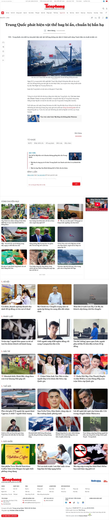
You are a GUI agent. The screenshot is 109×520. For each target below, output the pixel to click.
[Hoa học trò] (106, 481)
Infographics (65, 486)
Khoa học (89, 13)
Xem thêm (106, 13)
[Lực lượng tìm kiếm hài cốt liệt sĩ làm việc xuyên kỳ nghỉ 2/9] (42, 211)
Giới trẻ (43, 13)
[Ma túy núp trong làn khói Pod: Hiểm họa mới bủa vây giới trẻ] (90, 454)
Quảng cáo (87, 1)
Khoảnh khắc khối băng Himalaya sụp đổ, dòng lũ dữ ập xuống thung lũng (40, 435)
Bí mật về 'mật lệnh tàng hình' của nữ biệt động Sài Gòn (13, 267)
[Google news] (84, 502)
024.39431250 (7, 504)
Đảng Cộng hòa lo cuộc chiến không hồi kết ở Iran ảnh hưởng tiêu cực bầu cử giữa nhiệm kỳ (68, 435)
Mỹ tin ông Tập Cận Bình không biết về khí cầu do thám (49, 168)
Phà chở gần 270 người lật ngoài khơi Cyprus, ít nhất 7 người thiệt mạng (17, 412)
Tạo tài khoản (41, 175)
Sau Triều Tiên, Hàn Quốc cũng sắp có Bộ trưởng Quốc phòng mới (54, 412)
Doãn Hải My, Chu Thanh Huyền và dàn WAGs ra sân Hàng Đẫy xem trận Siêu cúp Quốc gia (89, 378)
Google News (106, 17)
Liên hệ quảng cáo (28, 498)
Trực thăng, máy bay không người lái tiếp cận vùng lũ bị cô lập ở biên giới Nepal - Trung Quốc (95, 435)
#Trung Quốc (50, 143)
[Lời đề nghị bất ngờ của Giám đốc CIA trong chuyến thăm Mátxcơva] (90, 399)
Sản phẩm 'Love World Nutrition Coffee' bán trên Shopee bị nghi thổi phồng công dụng (17, 468)
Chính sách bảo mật (95, 498)
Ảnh (26, 486)
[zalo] (79, 502)
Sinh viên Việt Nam (59, 1)
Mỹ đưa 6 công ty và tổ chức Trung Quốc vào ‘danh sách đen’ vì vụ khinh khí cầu (56, 163)
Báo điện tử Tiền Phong (55, 7)
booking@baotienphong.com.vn (32, 502)
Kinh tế (13, 13)
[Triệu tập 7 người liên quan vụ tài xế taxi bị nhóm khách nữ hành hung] (18, 329)
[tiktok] (75, 503)
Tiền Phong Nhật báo (46, 1)
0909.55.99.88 (28, 500)
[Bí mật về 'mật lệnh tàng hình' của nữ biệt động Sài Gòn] (14, 257)
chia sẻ (92, 17)
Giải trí (77, 13)
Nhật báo (16, 486)
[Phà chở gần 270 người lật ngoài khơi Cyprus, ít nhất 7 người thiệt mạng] (18, 399)
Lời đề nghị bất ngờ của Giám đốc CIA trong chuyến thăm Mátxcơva (90, 412)
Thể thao (55, 13)
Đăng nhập (30, 175)
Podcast (40, 486)
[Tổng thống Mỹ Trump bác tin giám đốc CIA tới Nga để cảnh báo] (42, 234)
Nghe (3, 42)
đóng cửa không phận (69, 107)
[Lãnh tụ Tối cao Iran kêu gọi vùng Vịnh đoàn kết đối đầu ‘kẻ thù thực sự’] (13, 424)
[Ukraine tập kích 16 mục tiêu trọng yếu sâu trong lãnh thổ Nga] (70, 257)
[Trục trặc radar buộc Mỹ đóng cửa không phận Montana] (33, 118)
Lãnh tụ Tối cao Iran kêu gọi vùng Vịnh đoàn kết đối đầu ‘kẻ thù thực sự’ (12, 435)
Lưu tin (3, 51)
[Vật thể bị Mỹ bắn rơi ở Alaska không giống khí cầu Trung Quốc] (75, 156)
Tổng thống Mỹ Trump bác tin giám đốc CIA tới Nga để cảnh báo (41, 244)
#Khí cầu (59, 143)
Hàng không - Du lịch (6, 494)
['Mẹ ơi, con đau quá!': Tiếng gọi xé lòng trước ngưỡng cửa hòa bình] (70, 211)
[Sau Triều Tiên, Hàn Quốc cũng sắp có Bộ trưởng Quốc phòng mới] (54, 399)
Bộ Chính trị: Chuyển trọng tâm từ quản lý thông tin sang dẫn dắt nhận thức (53, 309)
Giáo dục (83, 13)
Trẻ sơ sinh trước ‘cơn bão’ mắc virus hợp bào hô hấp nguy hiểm (53, 467)
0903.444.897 (49, 500)
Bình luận (3, 55)
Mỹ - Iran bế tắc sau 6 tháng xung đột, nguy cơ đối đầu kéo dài (12, 244)
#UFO (30, 143)
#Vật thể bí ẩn (38, 143)
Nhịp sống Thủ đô (29, 494)
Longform (52, 486)
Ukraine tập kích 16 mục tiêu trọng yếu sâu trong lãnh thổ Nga (69, 267)
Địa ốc (25, 13)
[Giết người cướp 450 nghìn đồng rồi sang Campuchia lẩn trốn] (54, 329)
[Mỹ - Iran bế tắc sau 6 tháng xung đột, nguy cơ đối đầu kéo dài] (14, 234)
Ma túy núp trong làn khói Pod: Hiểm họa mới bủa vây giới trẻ (90, 467)
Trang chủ (2, 13)
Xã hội (7, 13)
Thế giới (37, 13)
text (95, 17)
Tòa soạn (79, 1)
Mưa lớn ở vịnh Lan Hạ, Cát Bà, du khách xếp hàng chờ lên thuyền (88, 307)
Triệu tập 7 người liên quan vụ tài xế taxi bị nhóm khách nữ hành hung (17, 342)
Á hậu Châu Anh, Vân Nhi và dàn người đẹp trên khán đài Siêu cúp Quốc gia (52, 378)
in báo (99, 17)
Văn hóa (72, 13)
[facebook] (104, 1)
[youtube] (107, 1)
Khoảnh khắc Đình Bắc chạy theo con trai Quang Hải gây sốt (17, 377)
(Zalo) (34, 500)
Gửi (76, 184)
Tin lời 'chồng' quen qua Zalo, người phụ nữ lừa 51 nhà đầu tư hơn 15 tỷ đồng (89, 343)
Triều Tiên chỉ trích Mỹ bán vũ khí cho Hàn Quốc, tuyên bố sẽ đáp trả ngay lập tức (69, 245)
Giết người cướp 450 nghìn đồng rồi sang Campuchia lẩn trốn (53, 342)
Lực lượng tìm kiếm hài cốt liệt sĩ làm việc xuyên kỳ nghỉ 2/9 (41, 221)
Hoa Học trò (70, 1)
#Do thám (68, 143)
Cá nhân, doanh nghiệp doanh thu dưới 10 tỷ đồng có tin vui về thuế (16, 307)
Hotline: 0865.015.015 (32, 1)
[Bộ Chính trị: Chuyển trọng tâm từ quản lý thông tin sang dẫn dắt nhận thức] (54, 294)
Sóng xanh (19, 13)
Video (101, 13)
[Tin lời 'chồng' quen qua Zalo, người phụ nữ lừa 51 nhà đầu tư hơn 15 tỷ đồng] (90, 329)
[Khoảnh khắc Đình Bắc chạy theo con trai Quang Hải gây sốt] (18, 364)
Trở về (3, 60)
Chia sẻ (3, 47)
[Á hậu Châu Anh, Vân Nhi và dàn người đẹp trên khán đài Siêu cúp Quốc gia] (54, 364)
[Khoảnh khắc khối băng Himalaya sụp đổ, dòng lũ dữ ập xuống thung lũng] (41, 424)
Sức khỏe (31, 13)
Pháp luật (49, 13)
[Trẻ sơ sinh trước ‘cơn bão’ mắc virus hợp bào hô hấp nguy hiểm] (54, 454)
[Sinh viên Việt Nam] (96, 481)
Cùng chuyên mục (10, 201)
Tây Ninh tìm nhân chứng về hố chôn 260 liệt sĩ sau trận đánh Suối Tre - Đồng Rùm (13, 222)
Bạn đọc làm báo (11, 515)
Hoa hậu (96, 13)
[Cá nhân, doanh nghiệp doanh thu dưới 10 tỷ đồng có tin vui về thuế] (18, 294)
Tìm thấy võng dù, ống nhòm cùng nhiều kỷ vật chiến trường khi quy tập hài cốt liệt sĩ (42, 268)
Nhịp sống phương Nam (43, 494)
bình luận (103, 17)
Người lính (62, 13)
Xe (67, 13)
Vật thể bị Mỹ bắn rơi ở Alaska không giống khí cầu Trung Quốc (48, 156)
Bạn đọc (87, 491)
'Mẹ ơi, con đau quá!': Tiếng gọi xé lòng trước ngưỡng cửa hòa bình (70, 221)
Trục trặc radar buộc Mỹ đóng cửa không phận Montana (58, 117)
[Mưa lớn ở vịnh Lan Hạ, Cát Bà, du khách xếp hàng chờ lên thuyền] (90, 294)
